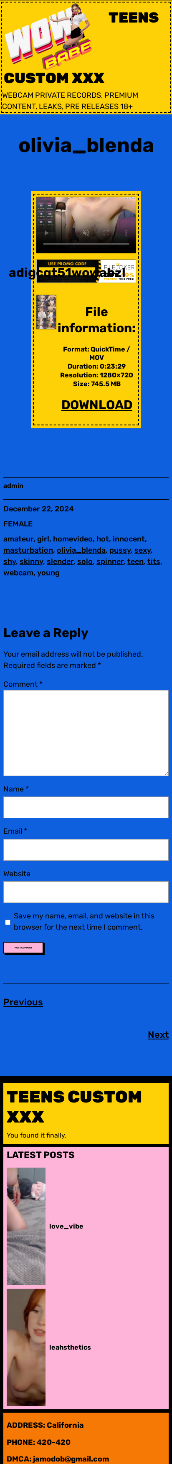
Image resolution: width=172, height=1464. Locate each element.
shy (9, 561)
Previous (23, 1002)
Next (158, 1034)
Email (15, 831)
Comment (23, 684)
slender (60, 561)
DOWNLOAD (96, 404)
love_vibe (66, 1226)
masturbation (28, 550)
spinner (110, 561)
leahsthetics (70, 1347)
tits (153, 561)
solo (85, 561)
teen (135, 561)
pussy (120, 550)
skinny (31, 561)
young (48, 572)
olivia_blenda (81, 550)
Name (16, 789)
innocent (129, 539)
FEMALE (18, 523)
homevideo (73, 539)
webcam (18, 572)
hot (102, 539)
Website (16, 873)
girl (43, 539)
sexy (142, 550)
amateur (18, 539)
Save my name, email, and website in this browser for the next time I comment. (84, 921)
